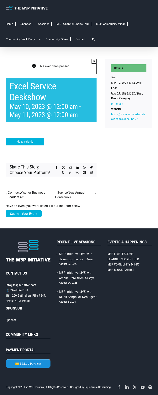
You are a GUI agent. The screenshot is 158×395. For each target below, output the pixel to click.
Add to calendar (25, 141)
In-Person (117, 103)
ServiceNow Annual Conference (70, 194)
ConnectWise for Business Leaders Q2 (26, 194)
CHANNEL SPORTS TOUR (123, 259)
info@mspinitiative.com (21, 285)
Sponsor (11, 320)
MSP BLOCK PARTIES (121, 270)
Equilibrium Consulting (98, 387)
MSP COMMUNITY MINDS (124, 264)
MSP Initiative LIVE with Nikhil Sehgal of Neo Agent (78, 294)
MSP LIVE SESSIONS (120, 254)
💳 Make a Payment (28, 363)
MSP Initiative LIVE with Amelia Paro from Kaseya (77, 275)
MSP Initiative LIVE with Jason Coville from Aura (76, 256)
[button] (93, 39)
